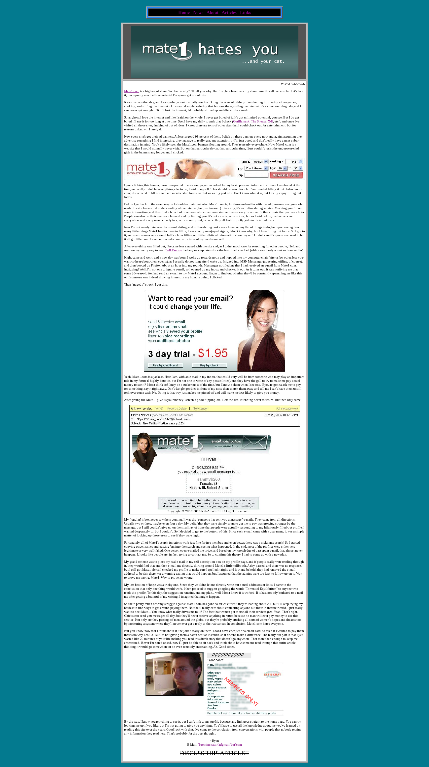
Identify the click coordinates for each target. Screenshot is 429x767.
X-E (270, 121)
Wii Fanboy (174, 250)
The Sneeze (258, 121)
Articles (229, 12)
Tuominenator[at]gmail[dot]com (220, 744)
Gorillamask (241, 121)
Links (245, 12)
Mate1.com (131, 91)
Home (184, 12)
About (212, 12)
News (198, 12)
